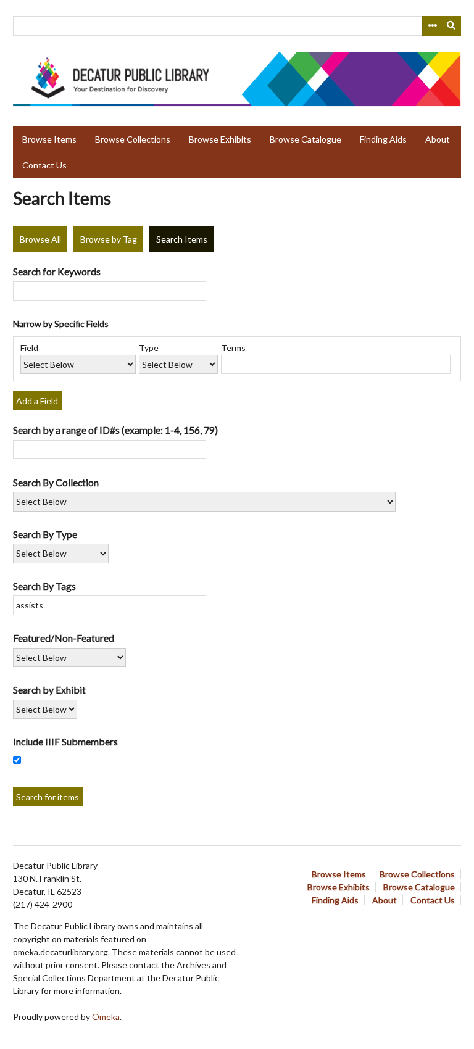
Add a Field (37, 401)
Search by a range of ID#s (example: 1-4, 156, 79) (115, 430)
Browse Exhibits (220, 139)
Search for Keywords (57, 271)
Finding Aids (383, 139)
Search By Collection (56, 482)
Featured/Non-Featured (63, 638)
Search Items (181, 239)
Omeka (106, 1016)
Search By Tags (44, 586)
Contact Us (44, 165)
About (437, 139)
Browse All (40, 239)
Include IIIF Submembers (65, 741)
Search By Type (45, 534)
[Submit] (452, 26)
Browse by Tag (108, 239)
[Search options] (432, 26)
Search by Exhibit (49, 689)
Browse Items (49, 139)
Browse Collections (132, 139)
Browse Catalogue (305, 139)
